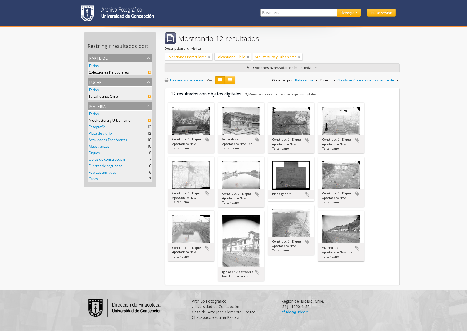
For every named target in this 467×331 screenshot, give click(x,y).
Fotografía (97, 126)
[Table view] (230, 80)
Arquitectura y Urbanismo (110, 120)
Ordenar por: (282, 80)
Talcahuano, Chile (103, 96)
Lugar (95, 81)
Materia (97, 106)
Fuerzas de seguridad (106, 165)
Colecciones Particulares (109, 72)
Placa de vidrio (100, 133)
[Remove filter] (209, 56)
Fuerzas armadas (102, 172)
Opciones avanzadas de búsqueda (282, 67)
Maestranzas (99, 146)
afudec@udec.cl (295, 312)
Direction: (328, 80)
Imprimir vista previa (186, 80)
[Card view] (220, 80)
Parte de (98, 57)
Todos (94, 65)
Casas (93, 178)
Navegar (348, 12)
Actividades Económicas (108, 139)
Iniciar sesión (381, 12)
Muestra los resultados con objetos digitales (282, 94)
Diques (94, 152)
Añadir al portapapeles (207, 140)
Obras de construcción (107, 159)
